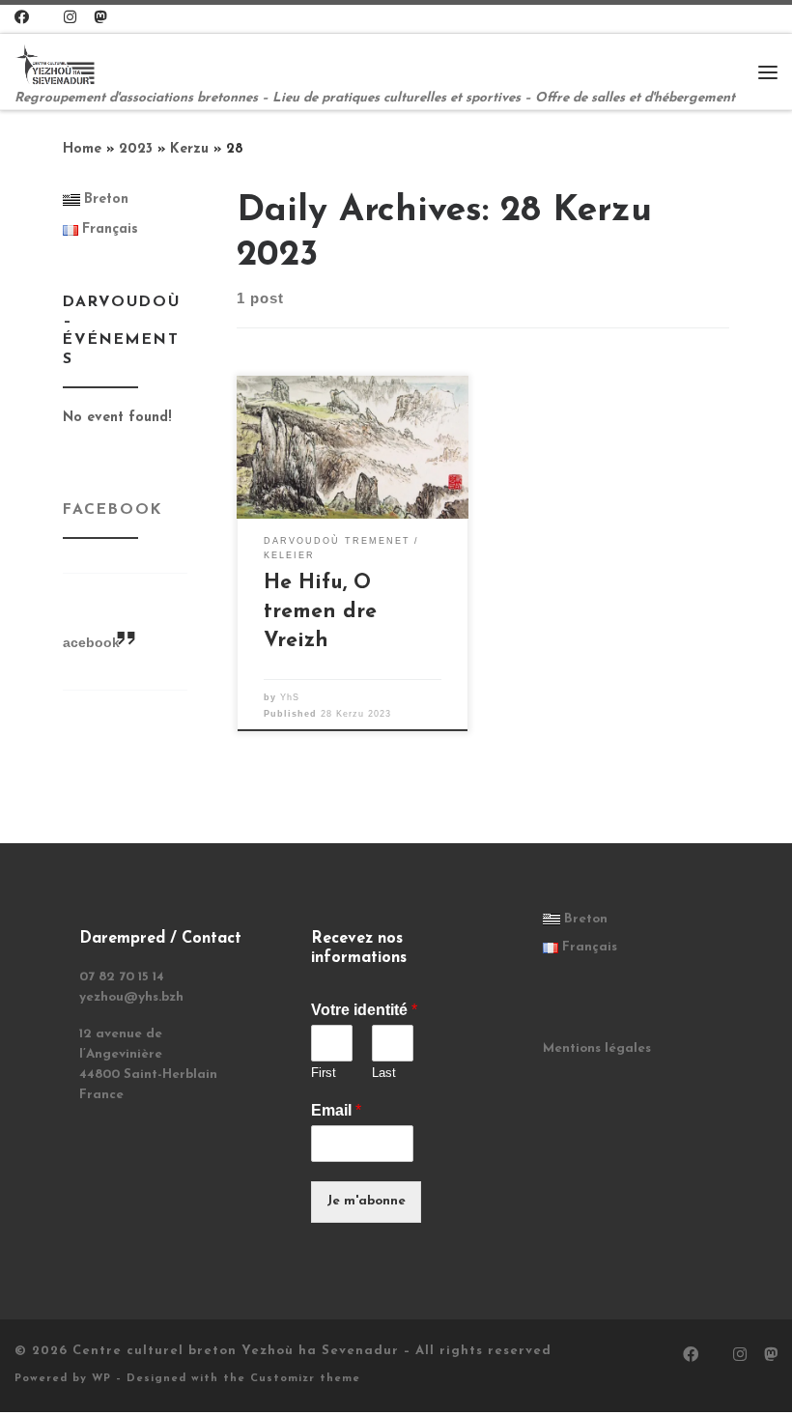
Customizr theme (305, 1378)
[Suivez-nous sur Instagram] (70, 19)
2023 (136, 149)
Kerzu (189, 149)
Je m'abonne (366, 1201)
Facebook (112, 510)
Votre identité (364, 1010)
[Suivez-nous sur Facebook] (21, 19)
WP (101, 1378)
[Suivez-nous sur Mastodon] (100, 19)
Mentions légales (597, 1048)
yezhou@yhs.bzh (131, 997)
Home (82, 149)
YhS (289, 697)
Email (336, 1110)
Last (384, 1072)
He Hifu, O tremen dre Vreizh (320, 612)
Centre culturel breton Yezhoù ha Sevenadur (235, 1350)
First (323, 1072)
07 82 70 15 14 (121, 977)
